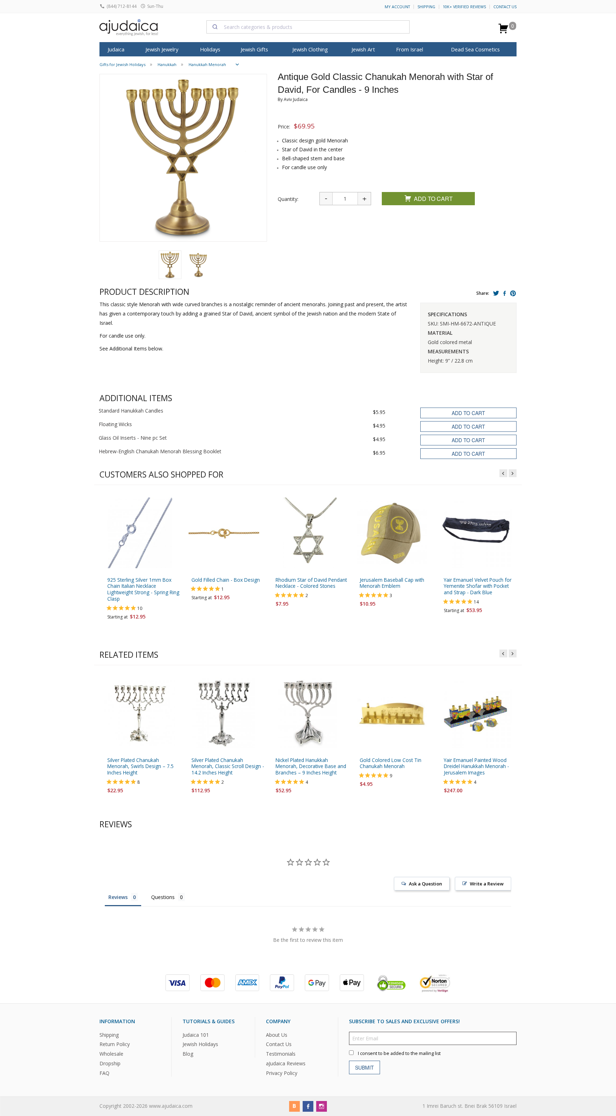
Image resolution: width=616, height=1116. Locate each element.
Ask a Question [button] (425, 883)
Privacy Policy (281, 1073)
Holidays (210, 49)
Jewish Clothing (310, 49)
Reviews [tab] (118, 897)
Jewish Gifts (254, 49)
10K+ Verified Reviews (464, 7)
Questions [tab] (163, 897)
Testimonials (281, 1053)
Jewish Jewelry (161, 49)
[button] (170, 265)
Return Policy (114, 1044)
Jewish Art (363, 49)
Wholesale (111, 1053)
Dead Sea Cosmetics (475, 49)
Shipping (426, 7)
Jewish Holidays (200, 1044)
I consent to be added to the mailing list (399, 1053)
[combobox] (308, 27)
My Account (397, 7)
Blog (188, 1053)
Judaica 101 (196, 1034)
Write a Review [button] (487, 883)
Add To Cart (433, 199)
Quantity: (288, 199)
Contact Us (505, 7)
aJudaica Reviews (286, 1063)
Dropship (109, 1063)
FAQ (104, 1073)
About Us (276, 1034)
